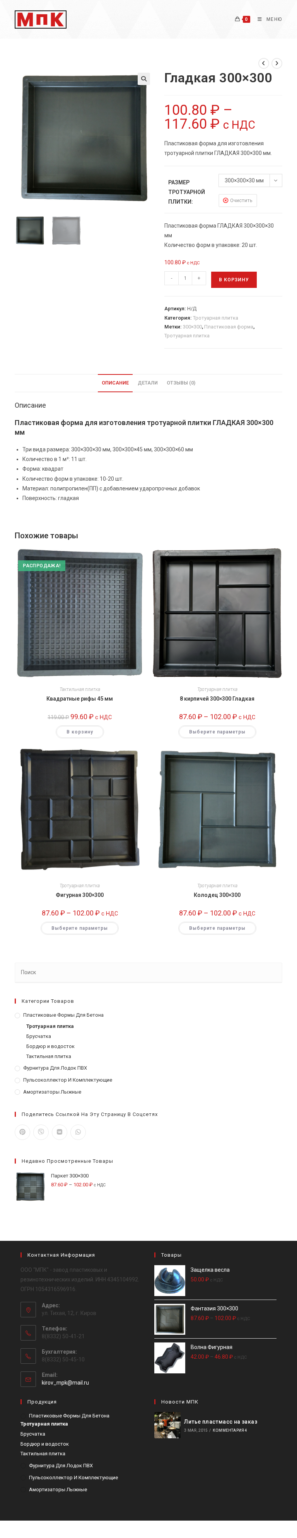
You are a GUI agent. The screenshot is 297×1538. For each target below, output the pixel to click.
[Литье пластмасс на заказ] (167, 1425)
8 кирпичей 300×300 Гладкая (217, 699)
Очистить (241, 200)
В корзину (234, 279)
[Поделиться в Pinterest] (22, 1132)
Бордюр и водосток (50, 1046)
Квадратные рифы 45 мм (79, 699)
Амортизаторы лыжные (52, 1092)
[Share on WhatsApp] (78, 1132)
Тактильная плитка (80, 689)
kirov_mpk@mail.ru (65, 1383)
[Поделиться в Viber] (41, 1132)
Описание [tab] (115, 383)
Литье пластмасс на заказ (220, 1422)
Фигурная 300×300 (80, 895)
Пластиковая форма (228, 327)
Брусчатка (38, 1036)
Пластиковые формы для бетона (63, 1015)
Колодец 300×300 (217, 895)
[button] (144, 79)
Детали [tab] (148, 383)
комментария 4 (230, 1430)
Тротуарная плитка (215, 318)
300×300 (192, 327)
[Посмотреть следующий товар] (276, 63)
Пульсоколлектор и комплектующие (67, 1080)
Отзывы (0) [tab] (181, 383)
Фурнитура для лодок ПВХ (55, 1068)
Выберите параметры (217, 732)
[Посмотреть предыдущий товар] (263, 63)
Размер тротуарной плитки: (186, 192)
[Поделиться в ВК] (59, 1132)
